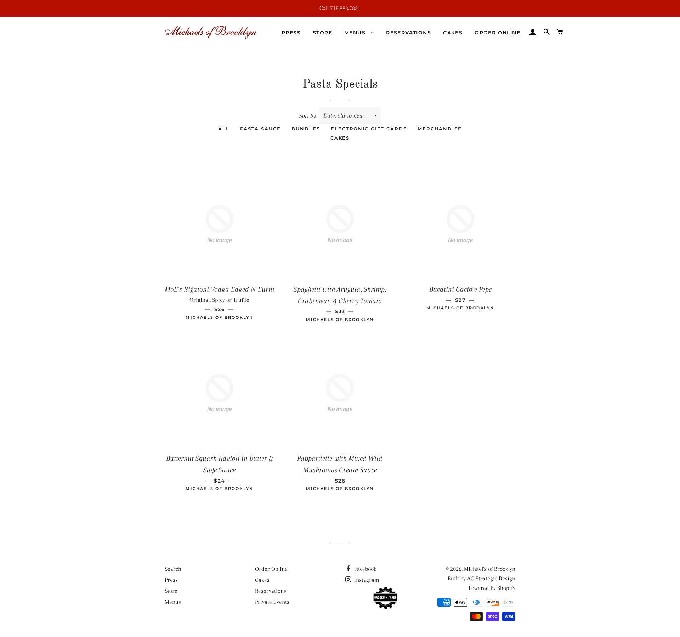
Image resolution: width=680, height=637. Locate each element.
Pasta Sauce (260, 128)
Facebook (364, 568)
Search (173, 568)
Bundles (305, 128)
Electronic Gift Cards (369, 128)
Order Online (497, 32)
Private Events (272, 601)
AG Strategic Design (491, 578)
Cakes (453, 32)
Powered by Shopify (492, 588)
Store (322, 32)
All (224, 128)
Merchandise (440, 128)
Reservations (408, 32)
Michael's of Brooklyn (489, 568)
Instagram (366, 579)
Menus (355, 32)
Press (291, 32)
